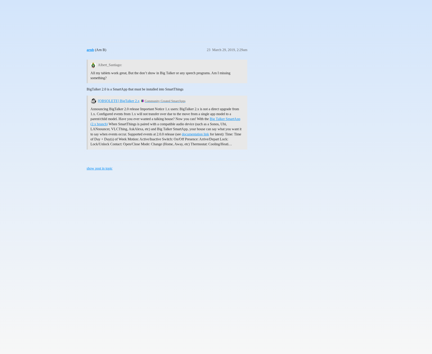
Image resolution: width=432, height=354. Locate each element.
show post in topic (99, 168)
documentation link (195, 134)
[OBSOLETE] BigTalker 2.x (119, 101)
